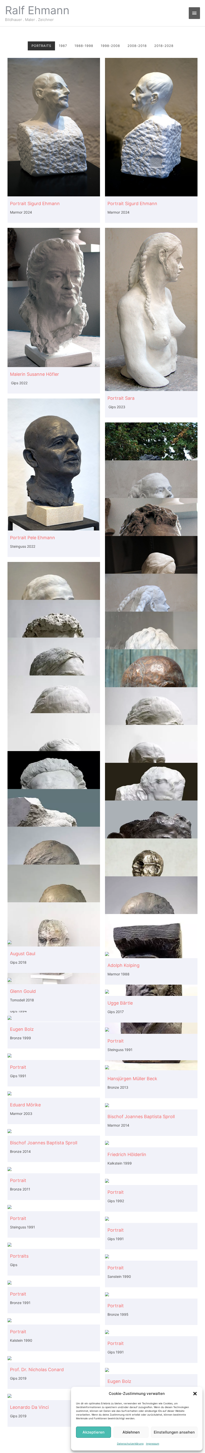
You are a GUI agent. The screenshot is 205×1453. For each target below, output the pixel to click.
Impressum (152, 1443)
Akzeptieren (93, 1432)
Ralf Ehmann (37, 10)
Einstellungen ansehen (174, 1432)
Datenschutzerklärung (130, 1443)
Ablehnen (131, 1432)
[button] (195, 1393)
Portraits (41, 46)
